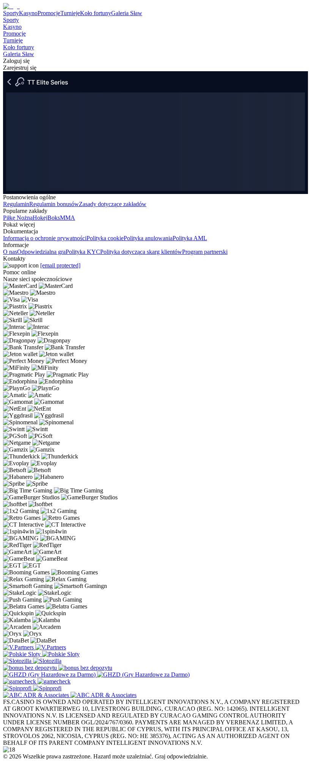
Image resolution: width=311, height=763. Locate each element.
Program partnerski (205, 252)
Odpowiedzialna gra (41, 252)
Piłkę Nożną (18, 217)
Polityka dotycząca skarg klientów (141, 252)
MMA (67, 217)
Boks (53, 217)
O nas (10, 252)
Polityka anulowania (148, 238)
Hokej (40, 217)
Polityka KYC (83, 252)
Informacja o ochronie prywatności (44, 238)
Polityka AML (190, 238)
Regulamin (16, 204)
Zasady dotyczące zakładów (112, 204)
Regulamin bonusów (54, 204)
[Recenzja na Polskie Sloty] (22, 654)
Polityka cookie (105, 238)
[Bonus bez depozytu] (30, 667)
